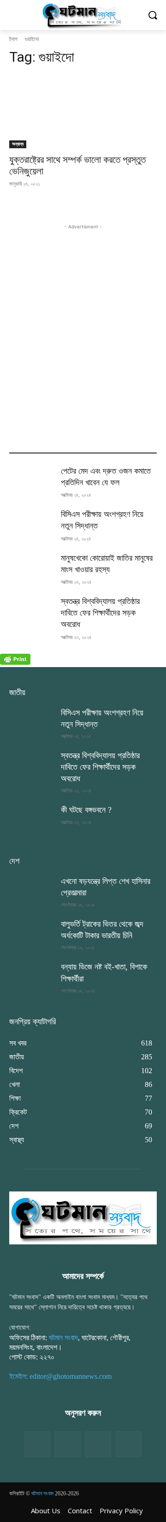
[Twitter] (68, 1444)
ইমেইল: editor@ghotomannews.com (60, 1376)
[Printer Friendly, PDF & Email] (15, 662)
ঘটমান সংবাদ (63, 1338)
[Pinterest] (129, 1444)
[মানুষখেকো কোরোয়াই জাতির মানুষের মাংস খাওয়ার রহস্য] (31, 567)
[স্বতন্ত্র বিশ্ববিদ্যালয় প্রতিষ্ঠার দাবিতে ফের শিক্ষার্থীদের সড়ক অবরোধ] (31, 611)
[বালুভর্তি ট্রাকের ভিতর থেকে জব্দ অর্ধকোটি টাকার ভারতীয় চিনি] (31, 933)
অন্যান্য (18, 143)
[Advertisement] (83, 314)
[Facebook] (37, 1444)
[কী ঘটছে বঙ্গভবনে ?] (31, 819)
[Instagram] (98, 1444)
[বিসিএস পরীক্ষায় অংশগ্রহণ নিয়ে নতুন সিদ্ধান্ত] (31, 524)
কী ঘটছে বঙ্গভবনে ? (86, 809)
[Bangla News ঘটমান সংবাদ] (83, 15)
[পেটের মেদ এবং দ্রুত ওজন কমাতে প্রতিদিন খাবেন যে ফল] (31, 480)
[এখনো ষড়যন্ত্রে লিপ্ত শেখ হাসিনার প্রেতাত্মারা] (31, 891)
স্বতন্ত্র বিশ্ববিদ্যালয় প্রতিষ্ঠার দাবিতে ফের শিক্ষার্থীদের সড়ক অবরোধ (100, 613)
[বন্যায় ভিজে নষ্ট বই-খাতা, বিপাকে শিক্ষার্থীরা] (31, 976)
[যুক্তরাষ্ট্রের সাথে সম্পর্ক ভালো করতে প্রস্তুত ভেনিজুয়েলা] (83, 111)
